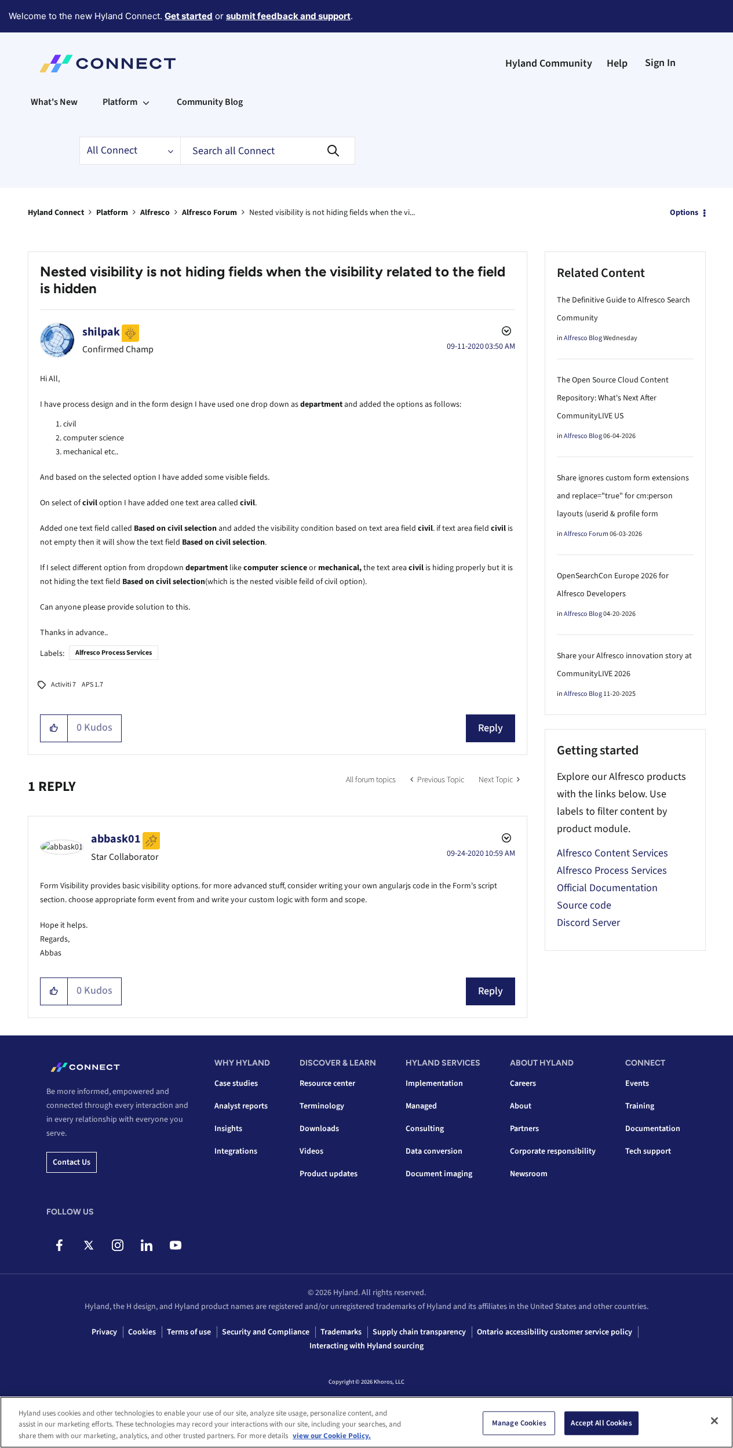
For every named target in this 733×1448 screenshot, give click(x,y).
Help (617, 63)
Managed (421, 1106)
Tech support (648, 1151)
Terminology (322, 1106)
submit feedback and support (288, 15)
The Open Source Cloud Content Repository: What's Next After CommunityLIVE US (613, 398)
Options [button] (684, 212)
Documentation (652, 1129)
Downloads (319, 1129)
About (520, 1106)
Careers (523, 1083)
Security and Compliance (265, 1332)
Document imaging (439, 1174)
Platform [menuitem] (120, 102)
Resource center (327, 1083)
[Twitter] (88, 1245)
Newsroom (529, 1174)
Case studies (236, 1083)
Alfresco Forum (209, 212)
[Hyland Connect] (107, 64)
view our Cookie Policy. (332, 1436)
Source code (584, 905)
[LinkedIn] (146, 1245)
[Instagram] (117, 1245)
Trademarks (341, 1332)
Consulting (425, 1129)
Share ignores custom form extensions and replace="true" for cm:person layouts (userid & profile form (623, 496)
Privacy (104, 1332)
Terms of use (189, 1332)
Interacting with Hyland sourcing (366, 1346)
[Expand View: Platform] (146, 102)
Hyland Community (548, 63)
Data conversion (434, 1151)
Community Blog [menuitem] (210, 102)
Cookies (142, 1332)
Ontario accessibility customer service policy (554, 1332)
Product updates (329, 1174)
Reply (490, 728)
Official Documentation (607, 888)
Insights (228, 1129)
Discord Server (588, 923)
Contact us (71, 1162)
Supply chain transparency (419, 1332)
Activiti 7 (63, 685)
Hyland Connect (56, 212)
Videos (311, 1151)
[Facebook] (59, 1245)
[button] (54, 728)
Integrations (235, 1151)
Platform (112, 212)
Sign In (660, 63)
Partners (524, 1129)
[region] (366, 1422)
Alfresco (155, 212)
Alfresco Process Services (113, 653)
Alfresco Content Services (612, 853)
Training (639, 1106)
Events (637, 1083)
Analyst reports (241, 1106)
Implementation (434, 1083)
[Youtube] (175, 1245)
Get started (189, 15)
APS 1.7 (92, 685)
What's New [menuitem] (54, 102)
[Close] (714, 1421)
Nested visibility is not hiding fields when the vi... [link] (332, 212)
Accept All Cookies (601, 1422)
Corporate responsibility (553, 1151)
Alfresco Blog (583, 338)
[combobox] (267, 151)
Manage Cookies (519, 1422)
